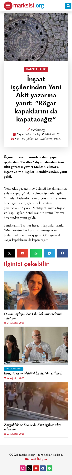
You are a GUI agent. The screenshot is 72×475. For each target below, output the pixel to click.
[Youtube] (36, 468)
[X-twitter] (29, 468)
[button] (68, 6)
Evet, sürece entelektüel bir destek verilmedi (33, 374)
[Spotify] (49, 468)
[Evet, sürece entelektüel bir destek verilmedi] (36, 346)
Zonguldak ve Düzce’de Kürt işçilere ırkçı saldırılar (32, 427)
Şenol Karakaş (14, 369)
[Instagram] (23, 468)
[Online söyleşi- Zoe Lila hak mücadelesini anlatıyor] (36, 290)
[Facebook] (43, 468)
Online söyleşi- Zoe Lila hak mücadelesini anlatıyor (33, 316)
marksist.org (38, 130)
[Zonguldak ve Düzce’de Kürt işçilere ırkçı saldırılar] (36, 401)
